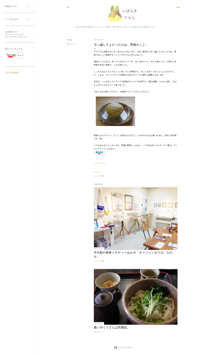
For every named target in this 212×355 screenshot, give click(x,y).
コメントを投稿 (99, 176)
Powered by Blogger (125, 347)
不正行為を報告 (12, 72)
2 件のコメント (99, 332)
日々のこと (71, 44)
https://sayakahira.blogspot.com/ (16, 37)
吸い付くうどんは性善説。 (112, 327)
